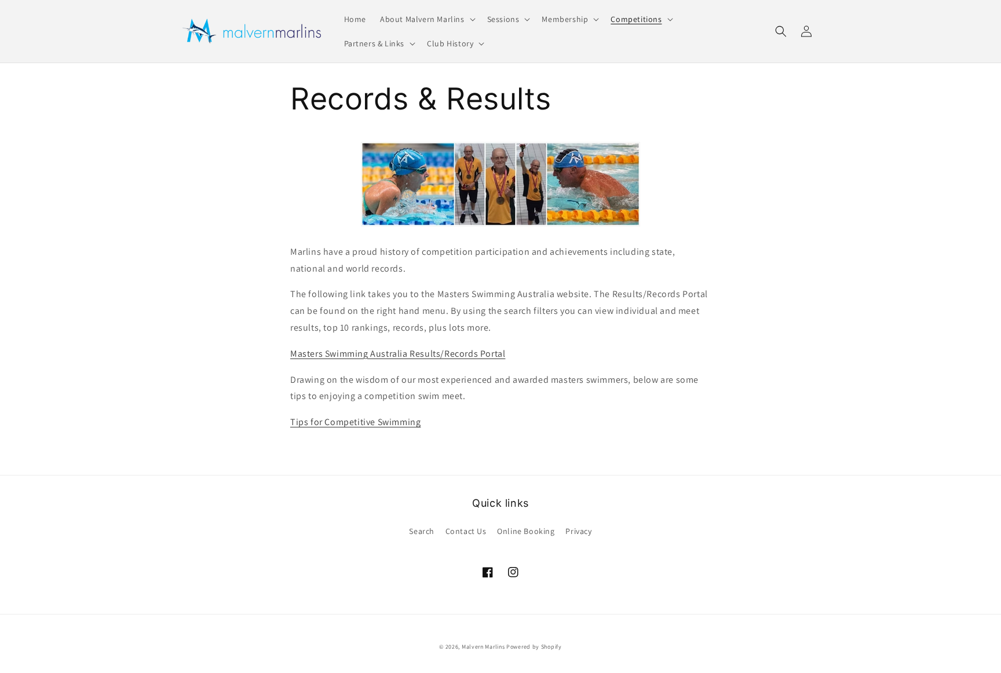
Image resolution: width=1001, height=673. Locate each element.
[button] (426, 19)
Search (421, 531)
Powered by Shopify (534, 646)
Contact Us (466, 531)
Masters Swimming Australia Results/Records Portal (397, 354)
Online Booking (525, 531)
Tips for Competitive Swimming (355, 422)
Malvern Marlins (483, 646)
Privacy (578, 531)
